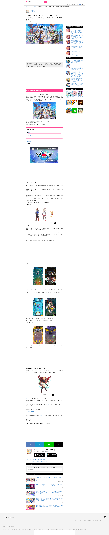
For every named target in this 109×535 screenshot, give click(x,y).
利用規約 (85, 520)
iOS (29, 132)
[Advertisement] (44, 52)
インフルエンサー (52, 1)
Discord (58, 1)
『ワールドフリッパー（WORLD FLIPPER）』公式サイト (36, 459)
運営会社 (96, 520)
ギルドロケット (63, 1)
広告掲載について (91, 520)
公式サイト (29, 141)
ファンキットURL (30, 411)
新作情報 (32, 11)
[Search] (78, 4)
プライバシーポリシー (78, 520)
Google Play (30, 135)
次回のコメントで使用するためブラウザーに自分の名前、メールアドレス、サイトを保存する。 (42, 467)
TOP (37, 1)
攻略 (41, 1)
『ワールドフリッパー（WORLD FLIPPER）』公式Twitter (36, 461)
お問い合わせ (101, 520)
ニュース (45, 1)
